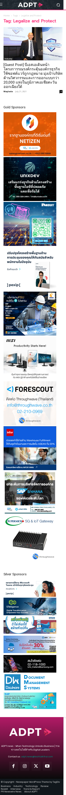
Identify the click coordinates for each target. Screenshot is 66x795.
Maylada (8, 91)
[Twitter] (36, 766)
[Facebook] (13, 766)
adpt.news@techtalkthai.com (37, 756)
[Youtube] (47, 766)
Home (7, 15)
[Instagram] (24, 766)
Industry (8, 59)
